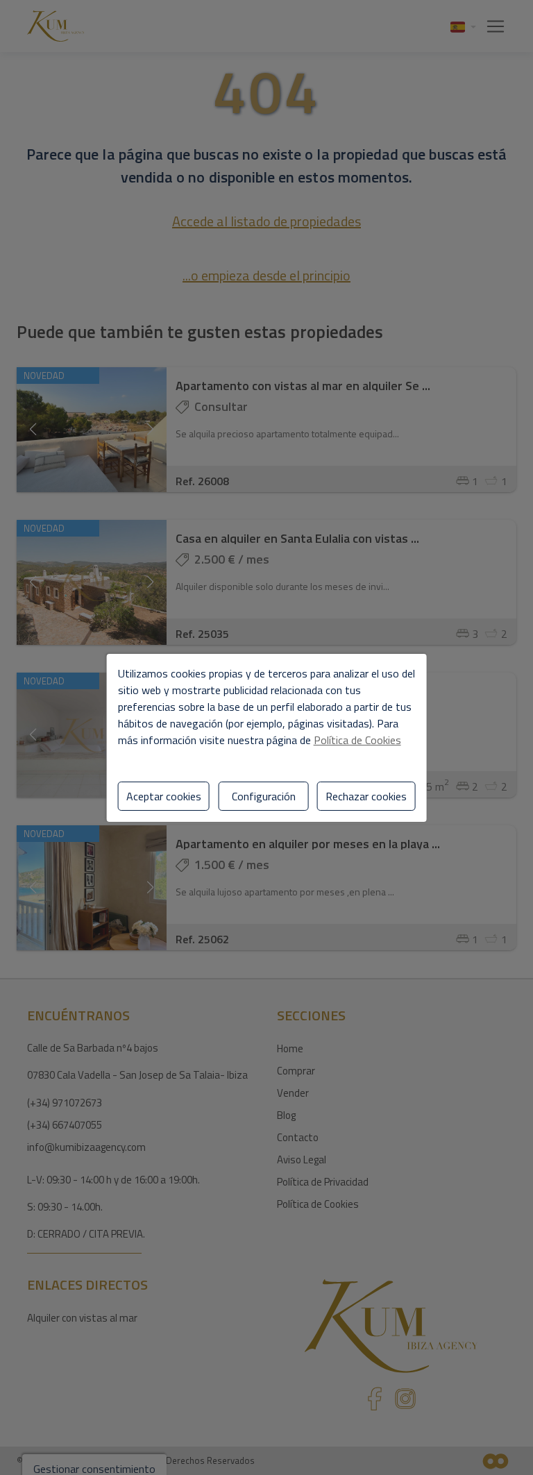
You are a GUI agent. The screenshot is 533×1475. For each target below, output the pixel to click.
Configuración (264, 796)
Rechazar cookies (366, 796)
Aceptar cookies (163, 796)
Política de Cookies (357, 740)
